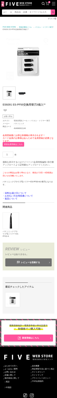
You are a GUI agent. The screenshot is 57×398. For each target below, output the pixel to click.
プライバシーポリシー (41, 378)
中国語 (8, 387)
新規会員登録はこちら (13, 144)
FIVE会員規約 (37, 381)
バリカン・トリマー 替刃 (40, 121)
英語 (8, 382)
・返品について (10, 198)
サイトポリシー (38, 372)
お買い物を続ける (28, 198)
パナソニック (19, 124)
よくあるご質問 (11, 369)
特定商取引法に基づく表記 (43, 369)
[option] (28, 59)
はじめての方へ (11, 366)
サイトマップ (37, 375)
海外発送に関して (12, 378)
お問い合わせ (10, 372)
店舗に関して (10, 375)
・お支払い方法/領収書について (18, 196)
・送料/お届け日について (15, 193)
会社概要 (35, 366)
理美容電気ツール (21, 121)
